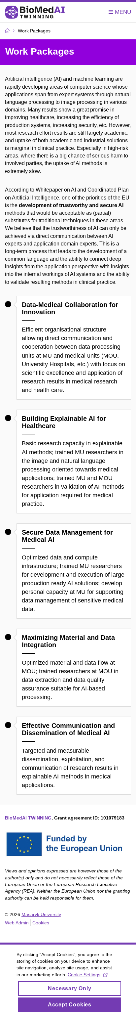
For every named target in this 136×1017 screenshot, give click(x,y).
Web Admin (17, 922)
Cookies (40, 922)
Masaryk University (41, 914)
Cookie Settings (84, 974)
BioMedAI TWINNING (28, 817)
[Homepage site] (35, 12)
